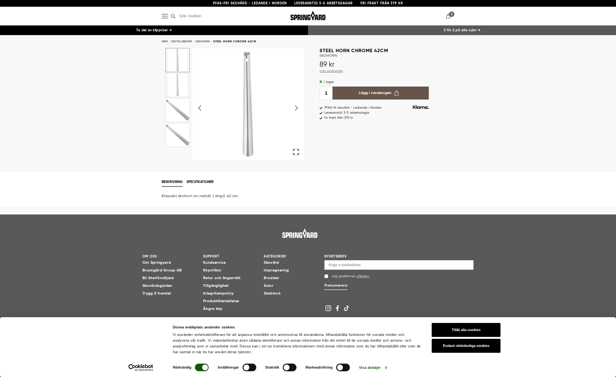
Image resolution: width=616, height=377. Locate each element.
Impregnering (276, 270)
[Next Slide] (296, 108)
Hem (165, 41)
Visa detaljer (370, 367)
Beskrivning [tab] (172, 182)
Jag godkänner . (350, 276)
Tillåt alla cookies (466, 330)
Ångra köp (213, 309)
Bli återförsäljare (158, 278)
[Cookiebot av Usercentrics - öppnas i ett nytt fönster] (141, 367)
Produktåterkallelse (221, 301)
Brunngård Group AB (162, 270)
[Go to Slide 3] (178, 110)
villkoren (362, 276)
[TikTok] (346, 308)
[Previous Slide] (199, 108)
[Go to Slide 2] (178, 85)
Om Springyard (156, 263)
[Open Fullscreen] (296, 152)
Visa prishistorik (331, 71)
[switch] (249, 367)
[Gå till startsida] (299, 233)
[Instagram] (328, 308)
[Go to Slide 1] (178, 60)
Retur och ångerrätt (222, 278)
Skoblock (272, 293)
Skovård (271, 263)
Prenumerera (335, 286)
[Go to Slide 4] (178, 135)
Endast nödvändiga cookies (466, 346)
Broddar (271, 278)
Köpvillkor (212, 270)
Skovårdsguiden (157, 286)
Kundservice (214, 263)
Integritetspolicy (218, 293)
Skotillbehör (181, 41)
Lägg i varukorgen (375, 93)
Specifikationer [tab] (200, 182)
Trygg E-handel (156, 293)
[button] (450, 16)
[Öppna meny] (165, 16)
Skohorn (203, 41)
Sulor (268, 286)
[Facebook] (337, 308)
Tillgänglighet (216, 286)
